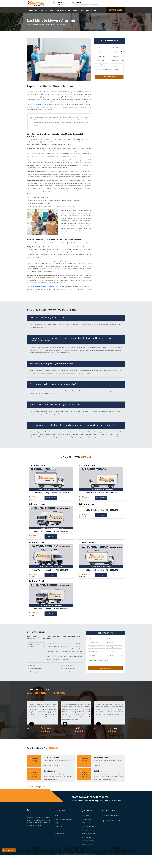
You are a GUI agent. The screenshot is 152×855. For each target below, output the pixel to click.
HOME (30, 10)
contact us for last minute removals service (45, 287)
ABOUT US (39, 10)
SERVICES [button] (49, 10)
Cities (35, 24)
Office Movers (86, 815)
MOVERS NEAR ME (63, 10)
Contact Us (58, 826)
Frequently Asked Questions (63, 819)
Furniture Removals (88, 823)
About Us (58, 815)
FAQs (81, 10)
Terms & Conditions (61, 830)
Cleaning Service (86, 830)
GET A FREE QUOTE (115, 10)
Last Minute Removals (88, 844)
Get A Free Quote (105, 668)
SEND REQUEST (109, 77)
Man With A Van (86, 819)
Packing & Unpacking (88, 826)
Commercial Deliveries (88, 841)
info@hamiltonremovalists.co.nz (115, 815)
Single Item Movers (88, 837)
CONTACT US (91, 10)
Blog (56, 823)
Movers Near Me (60, 833)
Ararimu (41, 24)
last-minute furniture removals (39, 104)
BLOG (75, 10)
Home (29, 24)
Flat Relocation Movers (89, 833)
